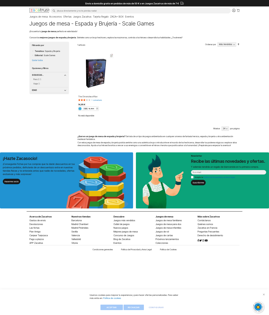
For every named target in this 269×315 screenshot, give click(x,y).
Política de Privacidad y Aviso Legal (136, 249)
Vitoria (74, 243)
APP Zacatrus (36, 243)
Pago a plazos (36, 239)
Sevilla (74, 231)
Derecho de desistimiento (210, 235)
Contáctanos (204, 220)
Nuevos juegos (120, 227)
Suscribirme (198, 182)
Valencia (75, 235)
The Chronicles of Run (88, 96)
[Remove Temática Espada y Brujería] (33, 51)
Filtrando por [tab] (38, 45)
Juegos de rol (162, 231)
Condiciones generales (102, 249)
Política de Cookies (168, 249)
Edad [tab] (34, 90)
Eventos (117, 243)
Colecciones (162, 243)
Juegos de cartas (164, 235)
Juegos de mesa (164, 216)
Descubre (118, 216)
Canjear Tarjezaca (38, 235)
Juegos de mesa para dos (168, 224)
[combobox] (141, 10)
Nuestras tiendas (81, 216)
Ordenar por (210, 44)
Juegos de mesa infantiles (168, 227)
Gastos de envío (37, 220)
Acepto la (215, 177)
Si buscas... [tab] (38, 75)
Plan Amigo (35, 231)
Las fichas (34, 227)
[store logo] (39, 10)
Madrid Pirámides (79, 227)
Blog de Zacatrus (121, 239)
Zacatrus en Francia (207, 227)
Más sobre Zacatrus (209, 216)
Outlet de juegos (121, 224)
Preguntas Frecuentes (208, 231)
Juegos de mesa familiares (169, 220)
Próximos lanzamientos (167, 239)
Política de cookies (112, 298)
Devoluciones (36, 224)
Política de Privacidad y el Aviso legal (219, 177)
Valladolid (76, 239)
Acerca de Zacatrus (40, 216)
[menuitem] (38, 17)
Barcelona (76, 220)
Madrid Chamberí (79, 224)
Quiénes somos (205, 224)
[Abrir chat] (258, 307)
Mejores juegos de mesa (125, 231)
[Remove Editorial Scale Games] (33, 55)
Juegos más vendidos (124, 220)
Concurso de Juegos (123, 235)
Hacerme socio (11, 181)
